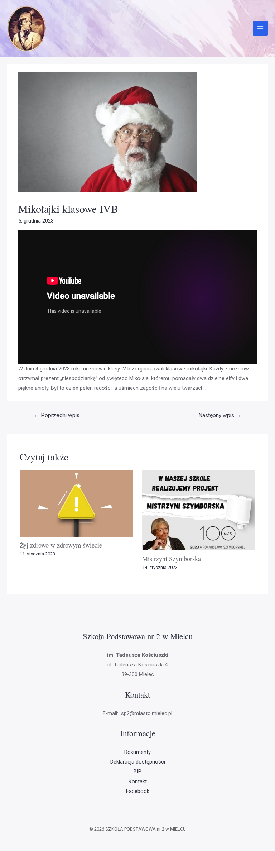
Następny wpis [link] (219, 415)
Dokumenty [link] (137, 752)
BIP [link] (137, 771)
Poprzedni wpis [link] (56, 415)
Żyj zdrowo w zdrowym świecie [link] (61, 545)
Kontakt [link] (138, 781)
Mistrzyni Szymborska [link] (171, 558)
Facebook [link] (137, 791)
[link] (26, 28)
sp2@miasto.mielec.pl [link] (146, 713)
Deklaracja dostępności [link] (137, 762)
